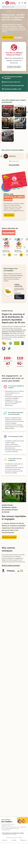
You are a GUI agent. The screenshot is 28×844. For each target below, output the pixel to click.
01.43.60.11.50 (17, 293)
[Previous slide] (3, 247)
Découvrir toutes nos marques (11, 565)
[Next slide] (24, 247)
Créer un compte (8, 37)
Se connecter (18, 37)
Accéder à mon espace (14, 67)
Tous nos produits (14, 164)
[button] (9, 255)
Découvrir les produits (9, 537)
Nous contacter (9, 215)
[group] (13, 156)
